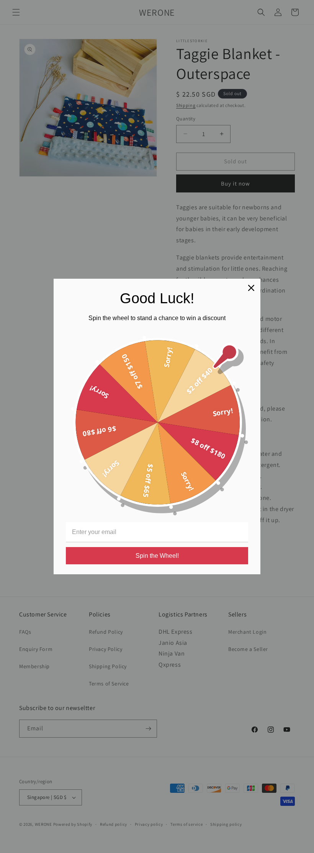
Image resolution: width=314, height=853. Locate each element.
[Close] (251, 288)
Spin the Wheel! (157, 555)
